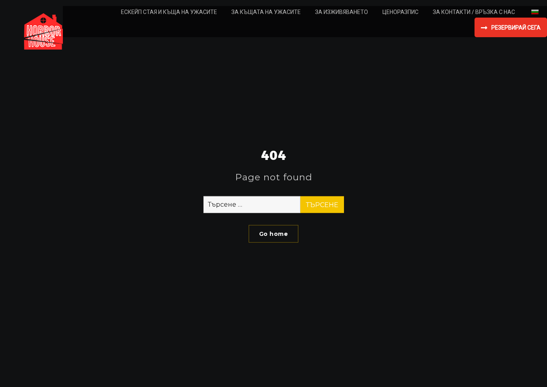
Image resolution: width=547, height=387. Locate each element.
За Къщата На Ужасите (266, 12)
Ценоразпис (400, 12)
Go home (273, 233)
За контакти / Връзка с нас (474, 12)
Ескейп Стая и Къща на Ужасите (169, 12)
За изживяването (341, 12)
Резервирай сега (516, 27)
